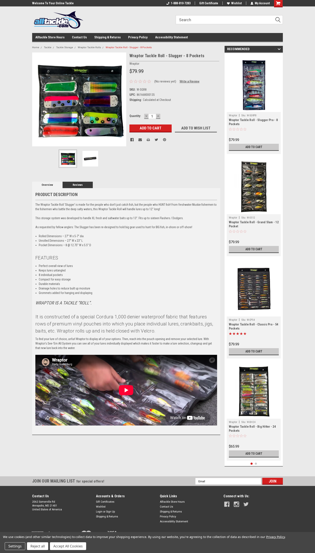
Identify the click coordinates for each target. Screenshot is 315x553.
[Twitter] (156, 139)
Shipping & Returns (107, 37)
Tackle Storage (64, 47)
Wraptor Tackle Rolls (89, 47)
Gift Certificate (208, 3)
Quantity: (135, 116)
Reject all (37, 546)
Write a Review (190, 81)
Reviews (78, 184)
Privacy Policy (138, 37)
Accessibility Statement (171, 37)
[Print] (148, 139)
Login (99, 511)
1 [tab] (251, 464)
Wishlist (236, 3)
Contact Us (79, 37)
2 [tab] (256, 464)
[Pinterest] (164, 139)
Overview (47, 184)
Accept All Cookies (68, 546)
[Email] (140, 139)
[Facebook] (132, 139)
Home (35, 47)
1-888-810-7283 (180, 3)
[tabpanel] (254, 104)
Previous (36, 99)
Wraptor (233, 115)
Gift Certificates (105, 501)
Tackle (47, 47)
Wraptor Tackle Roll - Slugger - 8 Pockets (129, 47)
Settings (15, 546)
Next (122, 99)
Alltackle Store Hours (49, 37)
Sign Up (110, 511)
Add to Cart (253, 147)
